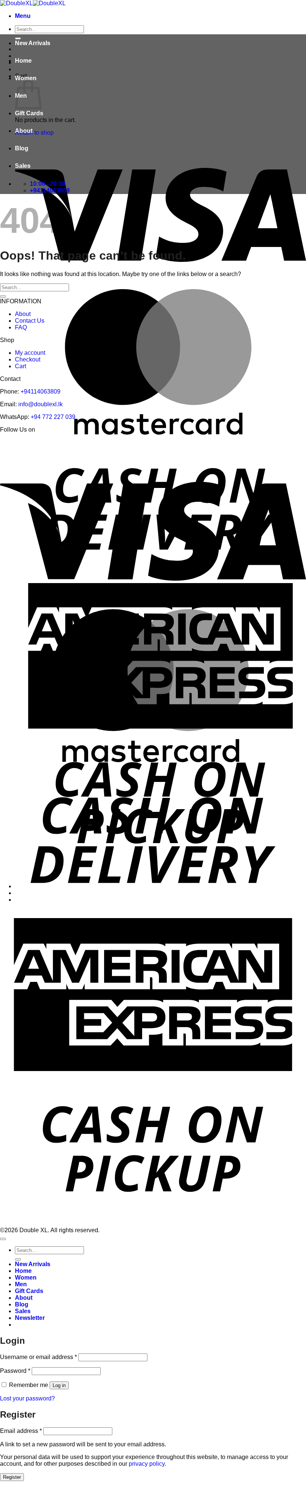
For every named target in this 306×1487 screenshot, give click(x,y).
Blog (21, 148)
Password (15, 1371)
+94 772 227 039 (53, 417)
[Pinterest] (151, 444)
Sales (23, 166)
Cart (20, 366)
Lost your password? (27, 1398)
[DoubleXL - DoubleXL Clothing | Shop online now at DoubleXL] (33, 3)
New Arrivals (32, 43)
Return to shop (34, 132)
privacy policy (147, 1464)
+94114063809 (40, 391)
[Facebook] (118, 444)
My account (30, 353)
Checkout (27, 359)
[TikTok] (167, 444)
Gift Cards (29, 113)
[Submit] (3, 296)
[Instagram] (134, 444)
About (23, 131)
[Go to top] (3, 1239)
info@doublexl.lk (40, 404)
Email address (21, 1431)
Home (23, 60)
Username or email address (38, 1357)
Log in (59, 1385)
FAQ (21, 327)
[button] (23, 16)
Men (21, 1284)
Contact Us (29, 320)
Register (12, 1477)
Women (26, 78)
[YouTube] (185, 444)
